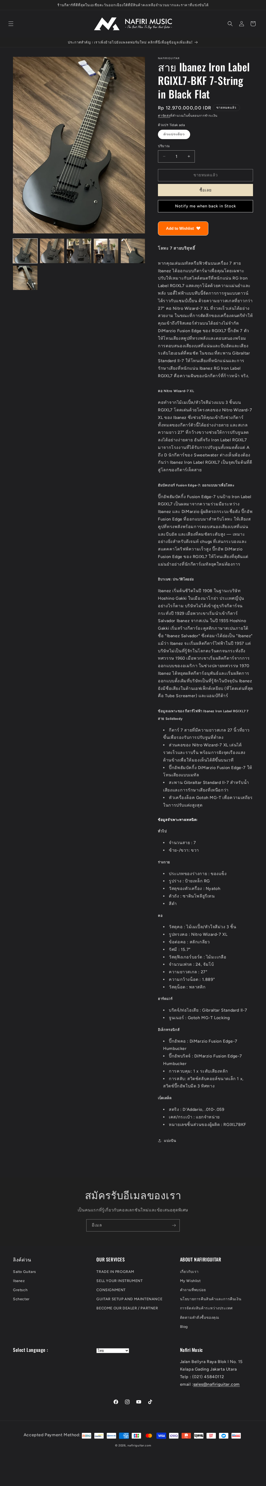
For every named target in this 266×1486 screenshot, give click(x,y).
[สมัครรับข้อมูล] (173, 1225)
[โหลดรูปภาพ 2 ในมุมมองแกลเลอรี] (52, 251)
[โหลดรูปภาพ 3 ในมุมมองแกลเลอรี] (79, 251)
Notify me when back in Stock (205, 206)
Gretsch (20, 1290)
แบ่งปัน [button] (170, 1140)
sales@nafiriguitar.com (216, 1384)
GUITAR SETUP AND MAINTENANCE (129, 1299)
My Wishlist (190, 1281)
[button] (11, 23)
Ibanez (19, 1281)
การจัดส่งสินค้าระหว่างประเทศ (206, 1308)
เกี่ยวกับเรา (189, 1272)
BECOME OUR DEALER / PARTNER (127, 1308)
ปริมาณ (164, 146)
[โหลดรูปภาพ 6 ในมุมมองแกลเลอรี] (25, 278)
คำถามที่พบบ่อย (193, 1290)
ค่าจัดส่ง (164, 115)
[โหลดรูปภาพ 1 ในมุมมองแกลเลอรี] (25, 251)
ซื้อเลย (206, 190)
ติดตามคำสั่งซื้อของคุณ (199, 1317)
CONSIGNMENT (111, 1290)
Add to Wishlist (180, 228)
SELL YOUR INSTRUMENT (119, 1281)
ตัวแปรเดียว (176, 135)
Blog (184, 1326)
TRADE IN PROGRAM (115, 1272)
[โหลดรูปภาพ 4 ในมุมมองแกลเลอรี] (106, 251)
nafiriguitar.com (139, 1445)
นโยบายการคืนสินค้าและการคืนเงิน (211, 1299)
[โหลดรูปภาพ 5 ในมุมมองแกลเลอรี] (133, 251)
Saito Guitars (24, 1272)
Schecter (21, 1299)
